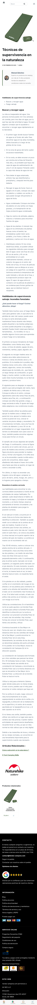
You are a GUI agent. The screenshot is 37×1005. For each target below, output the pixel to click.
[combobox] (16, 3)
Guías (20, 65)
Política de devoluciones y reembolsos (15, 906)
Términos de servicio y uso (11, 909)
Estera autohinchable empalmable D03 (10, 809)
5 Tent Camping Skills (10, 755)
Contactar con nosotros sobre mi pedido (16, 862)
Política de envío (8, 900)
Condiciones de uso (9, 940)
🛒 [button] (13, 815)
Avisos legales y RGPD (10, 912)
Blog (3, 897)
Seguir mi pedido (8, 859)
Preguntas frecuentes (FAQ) (12, 934)
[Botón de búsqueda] (24, 3)
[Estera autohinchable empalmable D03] (10, 796)
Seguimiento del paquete (11, 937)
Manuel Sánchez (17, 73)
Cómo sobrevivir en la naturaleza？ (15, 750)
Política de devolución (10, 943)
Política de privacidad (10, 903)
